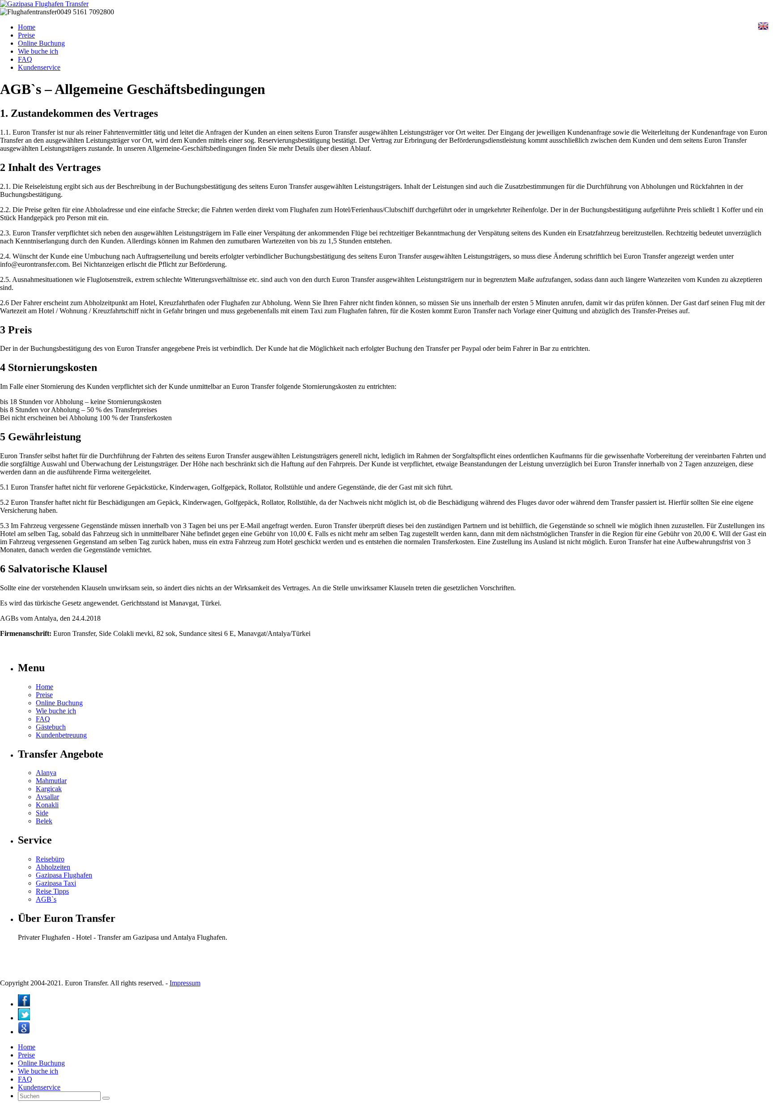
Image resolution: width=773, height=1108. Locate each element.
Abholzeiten (53, 867)
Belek (44, 821)
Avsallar (47, 797)
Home (26, 27)
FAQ (25, 59)
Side (42, 813)
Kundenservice (39, 67)
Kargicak (49, 789)
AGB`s (46, 899)
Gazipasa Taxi (56, 883)
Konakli (47, 805)
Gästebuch (51, 727)
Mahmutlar (51, 780)
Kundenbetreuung (61, 735)
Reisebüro (50, 859)
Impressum (185, 983)
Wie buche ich (38, 51)
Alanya (46, 772)
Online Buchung (41, 43)
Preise (26, 35)
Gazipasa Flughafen (64, 875)
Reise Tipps (52, 891)
